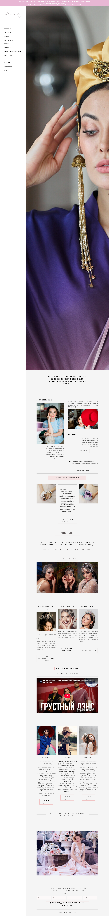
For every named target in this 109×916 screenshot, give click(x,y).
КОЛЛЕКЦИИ (8, 40)
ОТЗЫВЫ (7, 62)
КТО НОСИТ (8, 59)
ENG (5, 70)
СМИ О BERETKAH (67, 913)
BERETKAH (8, 28)
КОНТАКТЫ (8, 55)
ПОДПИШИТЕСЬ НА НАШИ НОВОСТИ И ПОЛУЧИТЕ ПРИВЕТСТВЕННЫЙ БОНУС (67, 891)
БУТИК (6, 36)
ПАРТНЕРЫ (8, 66)
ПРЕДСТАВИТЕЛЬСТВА (12, 51)
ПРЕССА (7, 44)
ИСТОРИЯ (7, 32)
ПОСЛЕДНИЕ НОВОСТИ (67, 669)
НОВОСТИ (7, 47)
